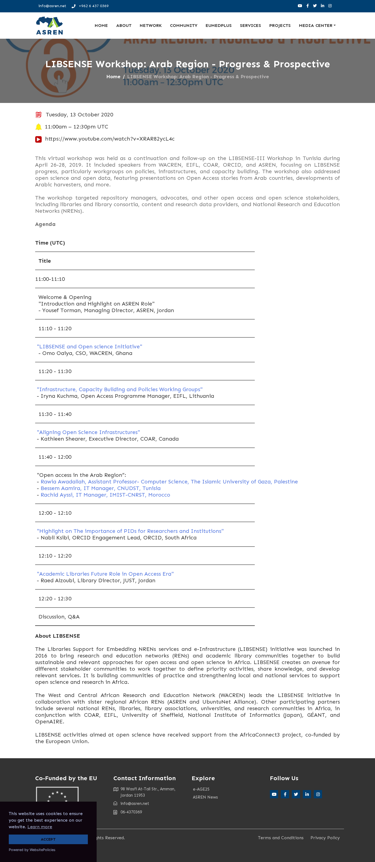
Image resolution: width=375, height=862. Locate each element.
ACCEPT (48, 839)
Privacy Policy (325, 837)
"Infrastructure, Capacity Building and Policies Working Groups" (119, 389)
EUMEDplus (219, 25)
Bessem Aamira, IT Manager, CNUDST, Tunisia (101, 488)
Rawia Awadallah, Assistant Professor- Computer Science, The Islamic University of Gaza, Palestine (169, 481)
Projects (280, 25)
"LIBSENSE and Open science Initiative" (88, 346)
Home (101, 25)
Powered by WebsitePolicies (32, 850)
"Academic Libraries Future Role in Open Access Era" (104, 573)
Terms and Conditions (281, 837)
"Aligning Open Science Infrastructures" (87, 432)
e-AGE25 (201, 789)
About (123, 25)
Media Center (315, 25)
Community (183, 25)
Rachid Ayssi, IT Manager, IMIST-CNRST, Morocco (105, 494)
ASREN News (205, 797)
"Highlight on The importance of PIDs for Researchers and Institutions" (130, 531)
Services (250, 25)
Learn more (39, 826)
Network (151, 25)
